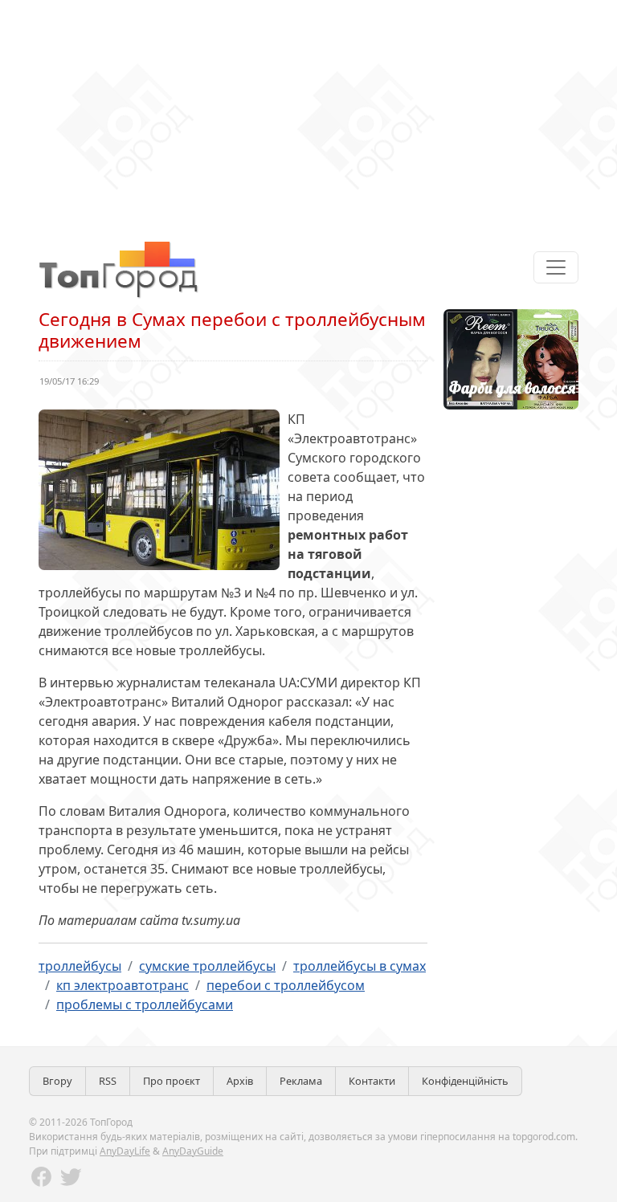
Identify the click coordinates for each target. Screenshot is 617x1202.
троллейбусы (80, 966)
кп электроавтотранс (122, 985)
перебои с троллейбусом (285, 985)
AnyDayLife (125, 1151)
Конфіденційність (465, 1081)
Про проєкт (171, 1081)
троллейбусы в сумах (359, 966)
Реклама (301, 1081)
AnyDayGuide (192, 1151)
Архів (240, 1081)
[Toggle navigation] (555, 267)
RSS (107, 1081)
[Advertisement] (308, 112)
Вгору (57, 1081)
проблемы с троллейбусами (144, 1004)
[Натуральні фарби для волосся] (510, 358)
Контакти (372, 1081)
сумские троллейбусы (207, 966)
